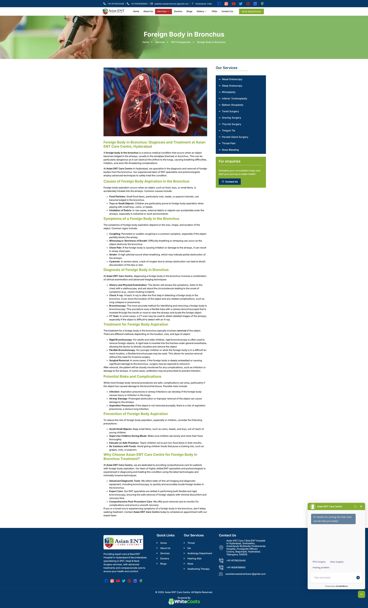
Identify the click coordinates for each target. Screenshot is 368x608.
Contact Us (227, 11)
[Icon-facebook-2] (219, 3)
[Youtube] (233, 3)
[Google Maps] (262, 3)
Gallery (200, 11)
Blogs (189, 11)
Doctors (178, 11)
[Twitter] (240, 3)
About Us (148, 11)
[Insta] (226, 3)
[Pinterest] (248, 3)
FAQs (214, 11)
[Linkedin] (255, 3)
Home (136, 11)
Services (161, 11)
